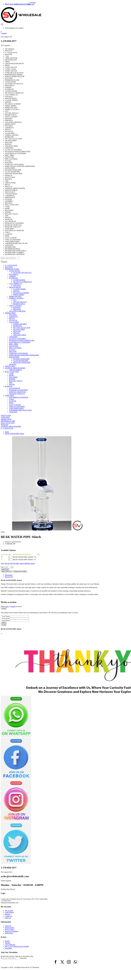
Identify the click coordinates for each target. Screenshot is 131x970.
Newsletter (8, 948)
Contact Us (8, 916)
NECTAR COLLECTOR (21, 327)
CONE (11, 373)
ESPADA (16, 291)
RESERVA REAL (19, 304)
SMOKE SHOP (10, 313)
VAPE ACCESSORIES (17, 406)
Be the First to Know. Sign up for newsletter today (17, 956)
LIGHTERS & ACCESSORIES (19, 342)
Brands (7, 941)
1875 (14, 300)
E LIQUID (12, 401)
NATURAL (17, 285)
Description (8, 575)
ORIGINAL (17, 309)
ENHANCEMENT (15, 370)
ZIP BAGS (12, 364)
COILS (11, 399)
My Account (9, 910)
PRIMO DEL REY (15, 296)
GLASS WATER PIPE (20, 361)
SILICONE (17, 331)
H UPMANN (13, 278)
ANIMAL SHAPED (20, 324)
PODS (11, 403)
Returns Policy (9, 928)
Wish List (8, 918)
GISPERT (12, 276)
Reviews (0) (9, 577)
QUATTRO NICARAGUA (22, 272)
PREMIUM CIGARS (12, 269)
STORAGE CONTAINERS (18, 353)
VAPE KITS (13, 412)
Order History (9, 912)
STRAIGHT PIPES (19, 335)
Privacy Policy (9, 929)
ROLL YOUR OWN (12, 372)
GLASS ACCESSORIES (17, 339)
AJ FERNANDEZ (19, 280)
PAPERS (12, 379)
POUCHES (9, 267)
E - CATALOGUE (11, 265)
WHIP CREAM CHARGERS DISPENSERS (24, 355)
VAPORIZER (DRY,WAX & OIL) (20, 410)
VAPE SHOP (9, 395)
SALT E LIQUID (15, 405)
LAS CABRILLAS (15, 283)
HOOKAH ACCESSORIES (18, 390)
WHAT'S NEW (10, 366)
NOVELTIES (13, 346)
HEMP (11, 375)
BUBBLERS (17, 326)
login (7, 606)
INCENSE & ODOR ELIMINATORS (21, 340)
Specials (7, 943)
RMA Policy (9, 933)
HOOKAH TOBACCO (17, 394)
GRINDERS (13, 337)
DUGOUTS (13, 320)
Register (33, 2)
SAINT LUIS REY (15, 305)
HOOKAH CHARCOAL (17, 392)
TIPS (10, 383)
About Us (8, 926)
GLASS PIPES (14, 322)
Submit (4, 622)
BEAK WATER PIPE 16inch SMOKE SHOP (20, 563)
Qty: (2, 567)
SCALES (12, 350)
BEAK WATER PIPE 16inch (14, 433)
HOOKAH (8, 386)
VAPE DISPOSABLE (16, 408)
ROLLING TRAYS (15, 381)
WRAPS (12, 384)
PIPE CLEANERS (15, 348)
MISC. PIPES (13, 344)
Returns (7, 914)
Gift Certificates (10, 945)
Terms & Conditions (11, 931)
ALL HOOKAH (14, 388)
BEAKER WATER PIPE (21, 359)
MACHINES (13, 377)
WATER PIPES (14, 357)
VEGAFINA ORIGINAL (17, 311)
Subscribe (23, 958)
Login (32, 4)
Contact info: (5, 899)
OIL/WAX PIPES (19, 329)
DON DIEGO (13, 274)
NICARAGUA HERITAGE (22, 282)
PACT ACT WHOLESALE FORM (17, 4)
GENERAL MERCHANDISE (15, 368)
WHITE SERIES (18, 294)
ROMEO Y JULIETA (16, 298)
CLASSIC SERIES (19, 289)
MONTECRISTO (15, 287)
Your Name (6, 616)
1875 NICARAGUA (20, 302)
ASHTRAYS (13, 316)
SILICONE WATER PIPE (21, 362)
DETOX (12, 318)
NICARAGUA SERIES (21, 293)
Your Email (5, 618)
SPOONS (16, 333)
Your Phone (6, 620)
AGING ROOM (14, 271)
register (13, 606)
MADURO (17, 307)
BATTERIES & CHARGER (18, 397)
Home (7, 432)
